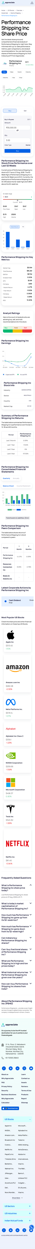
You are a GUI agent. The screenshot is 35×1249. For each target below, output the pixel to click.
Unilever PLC (22, 1178)
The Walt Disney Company (21, 1169)
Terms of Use (26, 1090)
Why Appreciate (7, 1078)
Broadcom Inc (10, 1140)
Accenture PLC (10, 1183)
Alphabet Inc (22, 1130)
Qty (6, 135)
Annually (16, 478)
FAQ (2, 1082)
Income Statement (23, 486)
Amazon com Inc (9, 1135)
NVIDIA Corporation (9, 1130)
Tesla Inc (21, 1140)
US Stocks (11, 10)
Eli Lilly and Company (22, 1188)
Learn (23, 1074)
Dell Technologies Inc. (10, 1188)
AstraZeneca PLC (23, 1149)
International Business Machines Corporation (23, 1159)
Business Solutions (8, 1094)
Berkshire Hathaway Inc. (10, 1164)
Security (4, 1090)
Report (24, 1098)
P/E (23, 227)
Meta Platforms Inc (23, 1135)
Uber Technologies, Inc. (10, 1178)
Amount (7, 123)
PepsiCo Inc (9, 1154)
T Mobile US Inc (10, 1159)
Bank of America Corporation (22, 1173)
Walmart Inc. (9, 1169)
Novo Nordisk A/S (9, 1192)
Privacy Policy (6, 1086)
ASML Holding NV (23, 1145)
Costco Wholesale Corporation (9, 1145)
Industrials (4, 13)
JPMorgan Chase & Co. (9, 1173)
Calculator (5, 1103)
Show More (16, 1198)
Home (3, 10)
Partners (24, 1086)
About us (4, 1074)
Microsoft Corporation (22, 1126)
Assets (24, 1082)
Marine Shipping (16, 13)
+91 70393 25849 (11, 1058)
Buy (17, 151)
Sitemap (24, 1103)
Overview (19, 10)
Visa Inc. (21, 1164)
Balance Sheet (8, 486)
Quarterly (6, 478)
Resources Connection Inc (7, 567)
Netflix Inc (8, 1149)
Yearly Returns (15, 227)
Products (24, 1094)
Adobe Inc (21, 1154)
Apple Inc (8, 1126)
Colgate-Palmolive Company (21, 1183)
